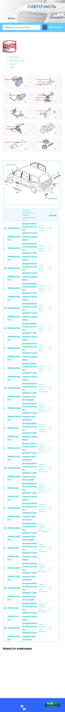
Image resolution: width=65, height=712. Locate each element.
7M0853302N (13, 468)
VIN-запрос (55, 27)
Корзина (57, 18)
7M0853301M (14, 408)
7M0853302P (13, 508)
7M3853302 (13, 488)
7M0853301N (13, 388)
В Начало (15, 57)
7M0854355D (13, 328)
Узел (12, 67)
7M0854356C (13, 348)
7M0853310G (13, 588)
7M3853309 (13, 548)
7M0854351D (13, 228)
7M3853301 (13, 428)
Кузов (13, 64)
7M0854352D (13, 248)
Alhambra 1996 (17, 60)
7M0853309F (13, 568)
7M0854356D (13, 368)
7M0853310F (13, 628)
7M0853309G (13, 528)
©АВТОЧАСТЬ (42, 6)
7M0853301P (13, 448)
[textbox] (22, 27)
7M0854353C (13, 268)
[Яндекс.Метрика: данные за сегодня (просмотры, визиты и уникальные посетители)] (32, 709)
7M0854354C (13, 288)
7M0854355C (13, 308)
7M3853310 (13, 608)
